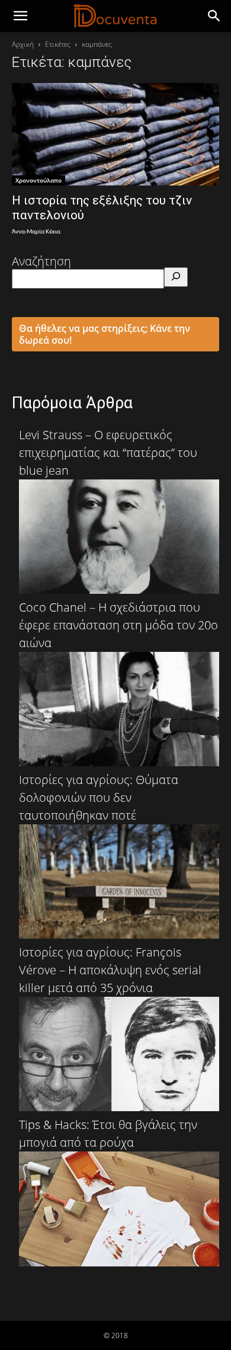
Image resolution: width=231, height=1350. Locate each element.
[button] (214, 16)
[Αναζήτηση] (176, 277)
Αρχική (23, 44)
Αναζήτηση (41, 261)
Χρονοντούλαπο (38, 180)
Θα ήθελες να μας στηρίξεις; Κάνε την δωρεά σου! (104, 334)
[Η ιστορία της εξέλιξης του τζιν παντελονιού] (115, 134)
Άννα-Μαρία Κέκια (36, 232)
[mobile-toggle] (20, 16)
